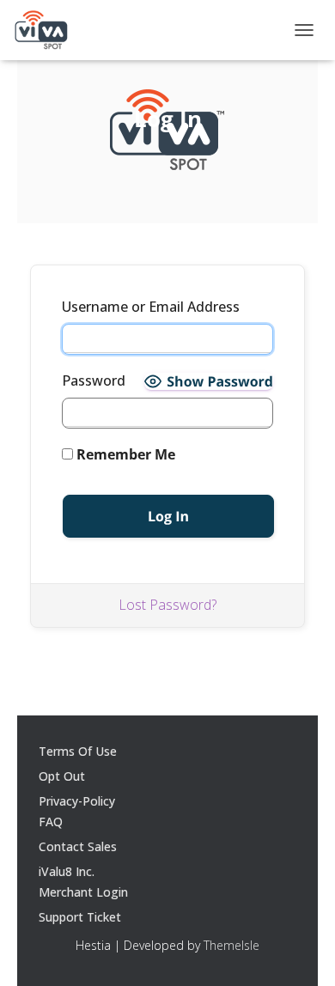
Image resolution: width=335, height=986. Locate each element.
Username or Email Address (151, 306)
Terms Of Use (78, 751)
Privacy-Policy (77, 801)
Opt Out (62, 776)
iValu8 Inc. (66, 871)
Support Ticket (80, 917)
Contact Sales (78, 846)
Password (93, 380)
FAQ (51, 821)
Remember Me (124, 454)
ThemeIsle (231, 945)
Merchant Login (83, 892)
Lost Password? (167, 604)
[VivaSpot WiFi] (41, 30)
